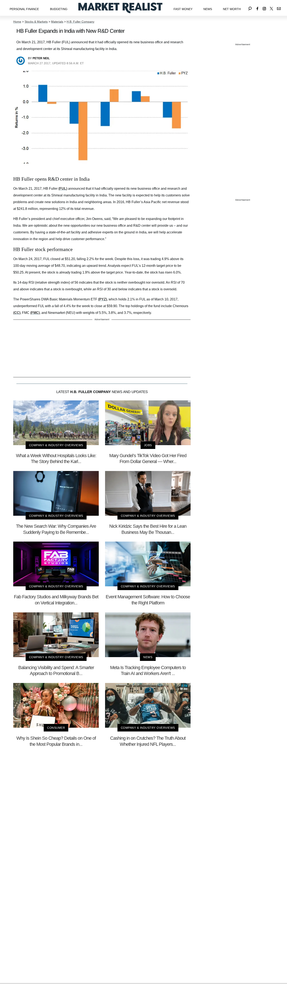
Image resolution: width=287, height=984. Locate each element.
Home (17, 21)
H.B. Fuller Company (80, 21)
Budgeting (58, 9)
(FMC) (35, 312)
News (207, 9)
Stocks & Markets (36, 21)
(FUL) (62, 188)
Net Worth (232, 9)
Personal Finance (24, 9)
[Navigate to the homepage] (120, 8)
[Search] (250, 8)
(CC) (16, 312)
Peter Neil (41, 58)
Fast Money (183, 9)
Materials (57, 21)
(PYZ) (102, 299)
